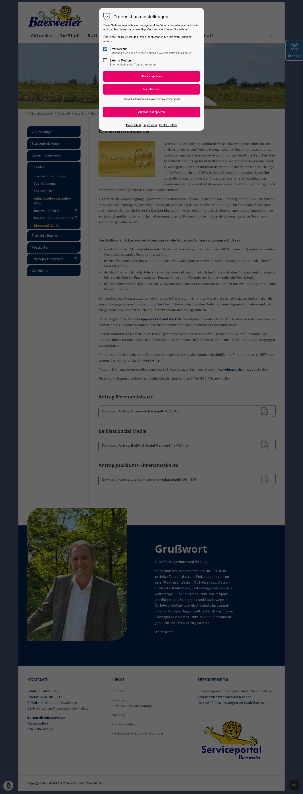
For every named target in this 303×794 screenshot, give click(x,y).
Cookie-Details (168, 125)
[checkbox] (105, 49)
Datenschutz (133, 125)
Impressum (150, 125)
